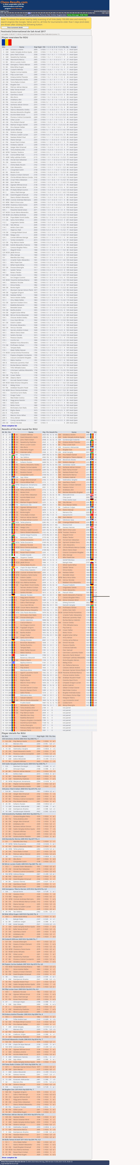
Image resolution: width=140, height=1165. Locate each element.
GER (42, 13)
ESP (32, 13)
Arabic (2, 13)
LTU (57, 13)
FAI (34, 13)
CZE (23, 13)
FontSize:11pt (91, 13)
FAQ (48, 15)
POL (63, 13)
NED (60, 13)
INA (47, 13)
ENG (29, 13)
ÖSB (81, 15)
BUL (13, 13)
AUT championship (31, 15)
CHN (18, 13)
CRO (21, 13)
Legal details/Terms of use (9, 1164)
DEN (26, 13)
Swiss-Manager (73, 15)
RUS (71, 13)
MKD (54, 13)
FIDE (86, 15)
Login (103, 13)
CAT (15, 13)
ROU (68, 13)
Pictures (43, 15)
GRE (44, 13)
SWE (78, 13)
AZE (8, 13)
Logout (107, 13)
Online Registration (59, 15)
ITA (49, 13)
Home (2, 15)
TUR (81, 13)
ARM (5, 13)
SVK (76, 13)
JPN (51, 13)
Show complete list (9, 426)
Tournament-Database (15, 15)
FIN (36, 13)
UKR (84, 13)
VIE (86, 13)
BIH (10, 13)
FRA (39, 13)
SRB (73, 13)
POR (65, 13)
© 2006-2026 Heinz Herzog (34, 1162)
